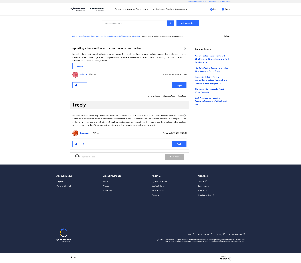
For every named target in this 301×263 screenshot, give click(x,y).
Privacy (219, 234)
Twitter (201, 181)
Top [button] (74, 257)
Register (60, 181)
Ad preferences (235, 234)
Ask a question (187, 23)
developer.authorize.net (197, 1)
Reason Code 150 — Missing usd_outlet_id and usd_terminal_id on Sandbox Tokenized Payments (211, 80)
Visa (189, 234)
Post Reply (174, 157)
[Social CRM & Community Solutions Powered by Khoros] (225, 258)
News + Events (158, 190)
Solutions (107, 190)
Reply (179, 85)
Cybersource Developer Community (78, 9)
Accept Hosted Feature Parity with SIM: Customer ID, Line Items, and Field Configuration (212, 59)
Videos (106, 186)
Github (201, 190)
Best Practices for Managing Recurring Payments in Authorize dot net (211, 101)
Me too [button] (80, 66)
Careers (155, 195)
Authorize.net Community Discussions (115, 36)
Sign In (227, 9)
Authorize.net (204, 234)
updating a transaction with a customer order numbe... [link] (162, 36)
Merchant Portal (63, 186)
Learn (105, 181)
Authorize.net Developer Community (169, 9)
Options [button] (227, 36)
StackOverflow (204, 195)
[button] (76, 85)
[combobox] (138, 23)
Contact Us (157, 186)
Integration (136, 36)
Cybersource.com (159, 181)
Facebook (202, 186)
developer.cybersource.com (219, 1)
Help (215, 9)
